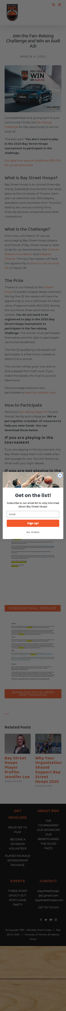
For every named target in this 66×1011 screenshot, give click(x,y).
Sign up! (33, 523)
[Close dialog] (60, 475)
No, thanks (33, 532)
